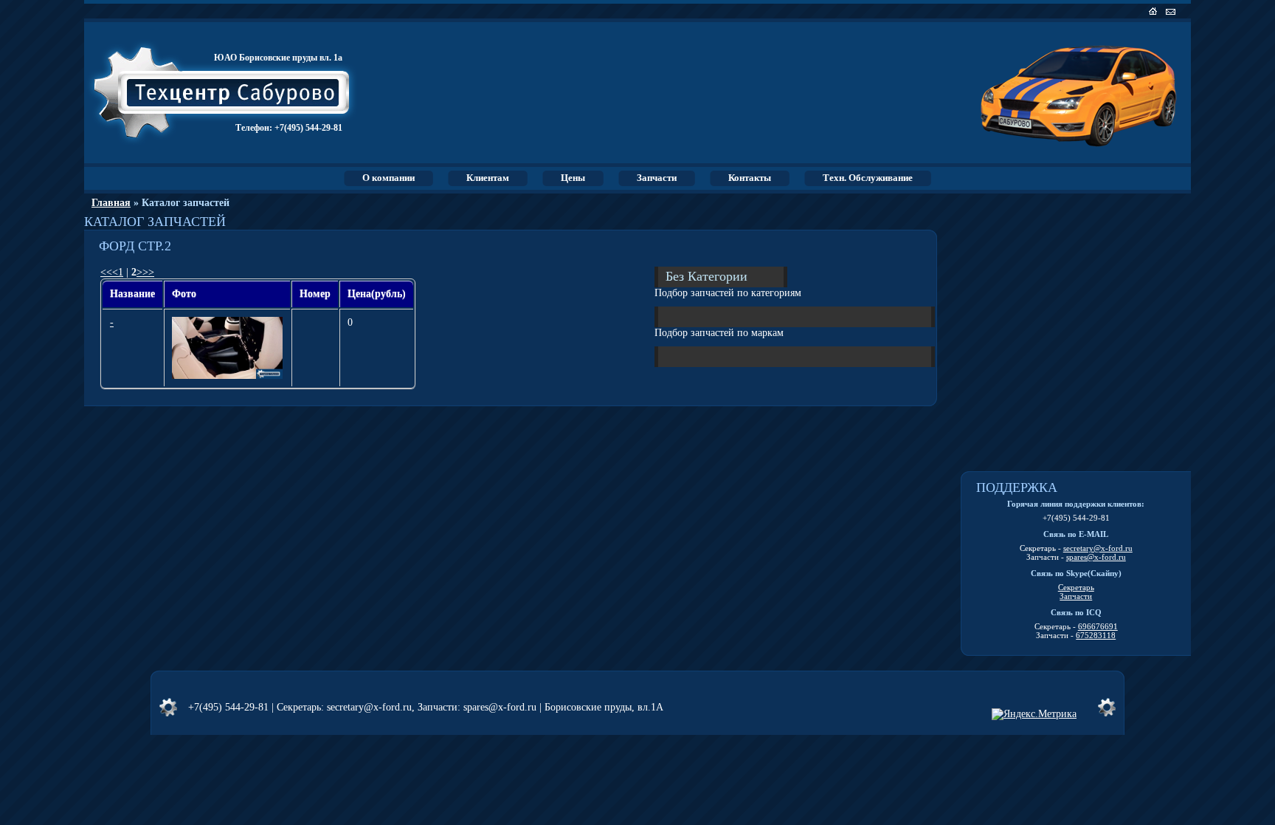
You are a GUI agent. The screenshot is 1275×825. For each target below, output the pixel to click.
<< (106, 272)
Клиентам (487, 177)
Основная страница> (1154, 11)
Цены (573, 177)
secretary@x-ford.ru (1098, 548)
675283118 (1096, 635)
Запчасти (657, 177)
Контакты (749, 177)
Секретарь (1076, 587)
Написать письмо (1172, 11)
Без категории (706, 275)
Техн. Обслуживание (868, 177)
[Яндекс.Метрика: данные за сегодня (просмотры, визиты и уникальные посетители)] (1034, 714)
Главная (111, 202)
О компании (388, 177)
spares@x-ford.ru (1096, 556)
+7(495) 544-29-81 (308, 128)
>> (148, 272)
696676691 (1098, 626)
